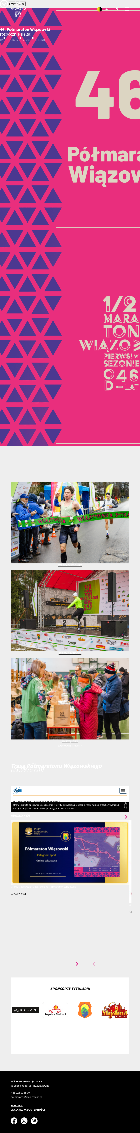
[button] (76, 964)
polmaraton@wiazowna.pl (26, 1097)
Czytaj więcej (18, 894)
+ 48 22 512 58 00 (20, 1093)
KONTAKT (17, 1105)
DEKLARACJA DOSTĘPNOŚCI (28, 1110)
